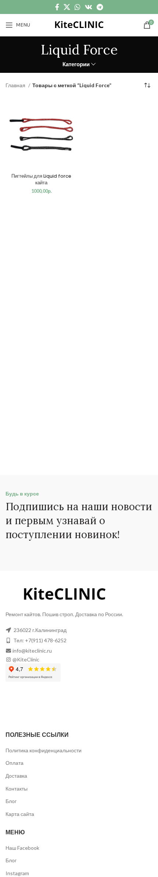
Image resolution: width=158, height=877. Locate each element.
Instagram (17, 873)
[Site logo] (79, 24)
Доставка (16, 776)
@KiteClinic (25, 659)
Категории (76, 64)
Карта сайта (20, 814)
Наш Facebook (22, 848)
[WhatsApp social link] (77, 7)
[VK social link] (88, 7)
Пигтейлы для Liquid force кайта (41, 179)
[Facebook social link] (57, 7)
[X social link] (66, 7)
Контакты (17, 788)
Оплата (15, 763)
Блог (11, 801)
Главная (16, 85)
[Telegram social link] (99, 7)
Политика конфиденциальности (44, 750)
